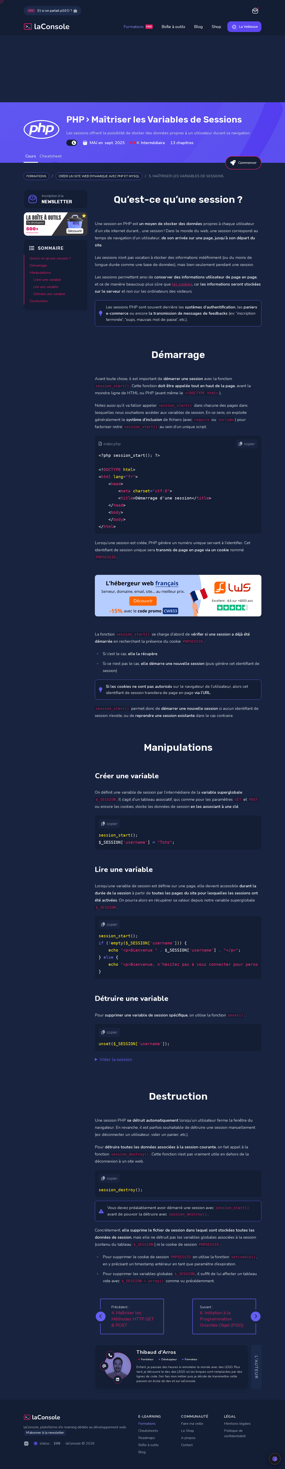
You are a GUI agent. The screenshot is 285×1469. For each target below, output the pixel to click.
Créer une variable (47, 279)
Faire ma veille (192, 1423)
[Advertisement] (142, 69)
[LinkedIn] (26, 1443)
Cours (30, 156)
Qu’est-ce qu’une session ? (50, 258)
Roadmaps (146, 1437)
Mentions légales (237, 1423)
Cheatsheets (148, 1430)
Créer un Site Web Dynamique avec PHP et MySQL (99, 176)
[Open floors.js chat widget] (275, 1459)
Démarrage (38, 265)
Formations (138, 26)
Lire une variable (45, 286)
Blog (198, 26)
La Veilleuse (248, 26)
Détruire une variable (49, 294)
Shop (216, 26)
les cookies (182, 284)
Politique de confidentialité (235, 1433)
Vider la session (116, 1059)
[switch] (71, 143)
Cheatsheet (51, 156)
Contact (187, 1445)
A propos (188, 1437)
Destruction (39, 301)
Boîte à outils (173, 26)
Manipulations (40, 272)
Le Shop (187, 1430)
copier (249, 444)
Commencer (247, 162)
